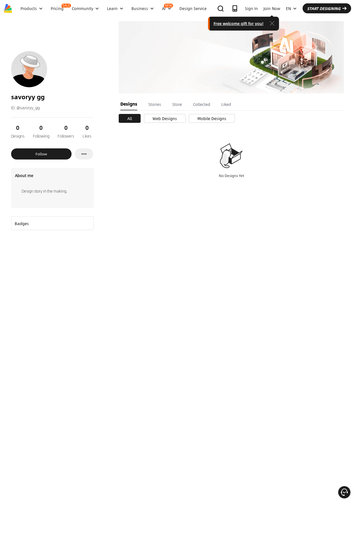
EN (288, 8)
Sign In (251, 8)
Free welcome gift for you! (238, 23)
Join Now (271, 8)
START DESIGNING (324, 8)
